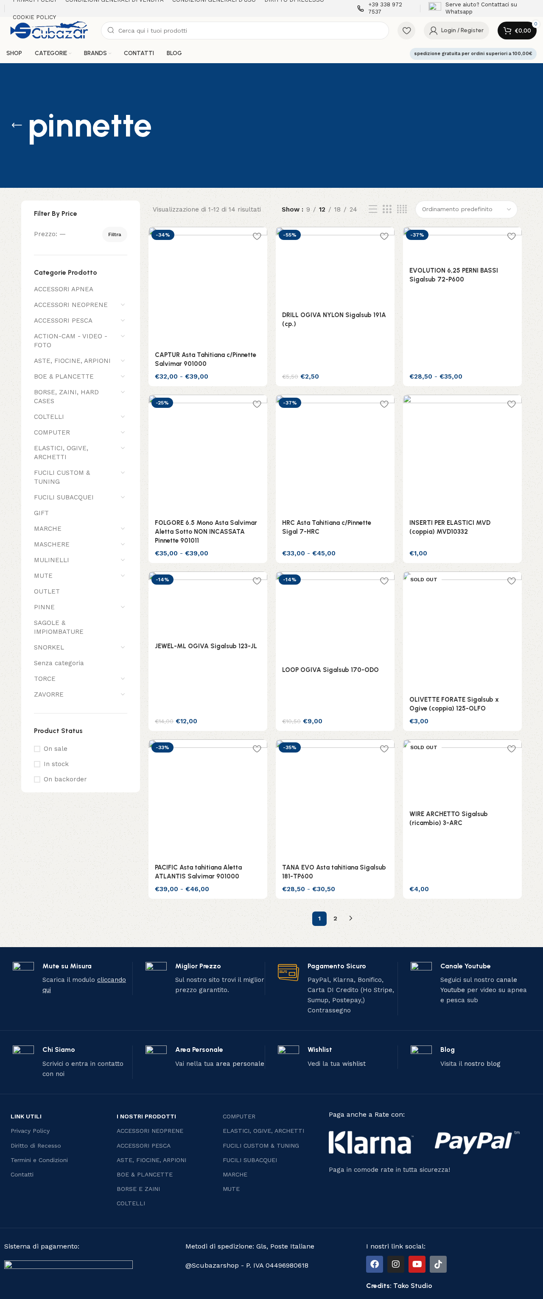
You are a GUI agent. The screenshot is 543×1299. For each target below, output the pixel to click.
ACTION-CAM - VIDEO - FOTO (70, 340)
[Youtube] (417, 1264)
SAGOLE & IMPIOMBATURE (59, 627)
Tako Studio (412, 1286)
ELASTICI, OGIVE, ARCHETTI (61, 452)
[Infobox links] (384, 8)
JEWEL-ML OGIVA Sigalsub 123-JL (206, 646)
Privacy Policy (30, 1130)
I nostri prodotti (146, 1116)
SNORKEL (49, 647)
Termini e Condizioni (39, 1160)
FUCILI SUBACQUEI (64, 497)
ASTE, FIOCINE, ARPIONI (72, 361)
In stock (56, 764)
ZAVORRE (49, 694)
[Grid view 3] (387, 209)
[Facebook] (374, 1264)
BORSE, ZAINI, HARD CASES (66, 396)
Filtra (114, 234)
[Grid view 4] (402, 209)
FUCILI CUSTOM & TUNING (62, 477)
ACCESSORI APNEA (63, 289)
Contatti (22, 1174)
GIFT (41, 513)
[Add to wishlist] (256, 236)
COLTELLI (49, 417)
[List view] (373, 209)
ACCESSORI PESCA (63, 320)
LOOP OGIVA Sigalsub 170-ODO (330, 670)
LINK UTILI (26, 1116)
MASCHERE (52, 544)
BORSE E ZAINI (138, 1188)
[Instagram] (395, 1264)
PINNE (44, 607)
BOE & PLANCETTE (64, 376)
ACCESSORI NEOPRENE (71, 305)
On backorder (65, 779)
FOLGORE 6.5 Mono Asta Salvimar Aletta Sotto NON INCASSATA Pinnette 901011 (206, 531)
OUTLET (47, 591)
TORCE (45, 679)
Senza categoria (59, 663)
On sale (55, 749)
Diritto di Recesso (36, 1145)
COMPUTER (52, 432)
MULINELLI (51, 560)
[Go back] (17, 125)
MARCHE (48, 528)
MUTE (43, 576)
